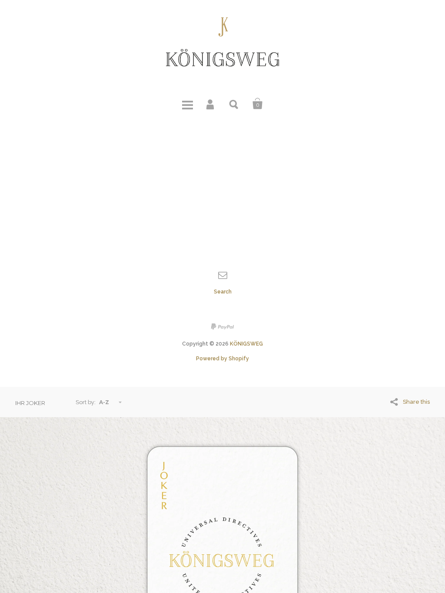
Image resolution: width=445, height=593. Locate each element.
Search (234, 104)
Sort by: (86, 402)
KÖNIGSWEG (246, 344)
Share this (416, 402)
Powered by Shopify (222, 359)
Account (211, 104)
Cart (258, 104)
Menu (187, 104)
